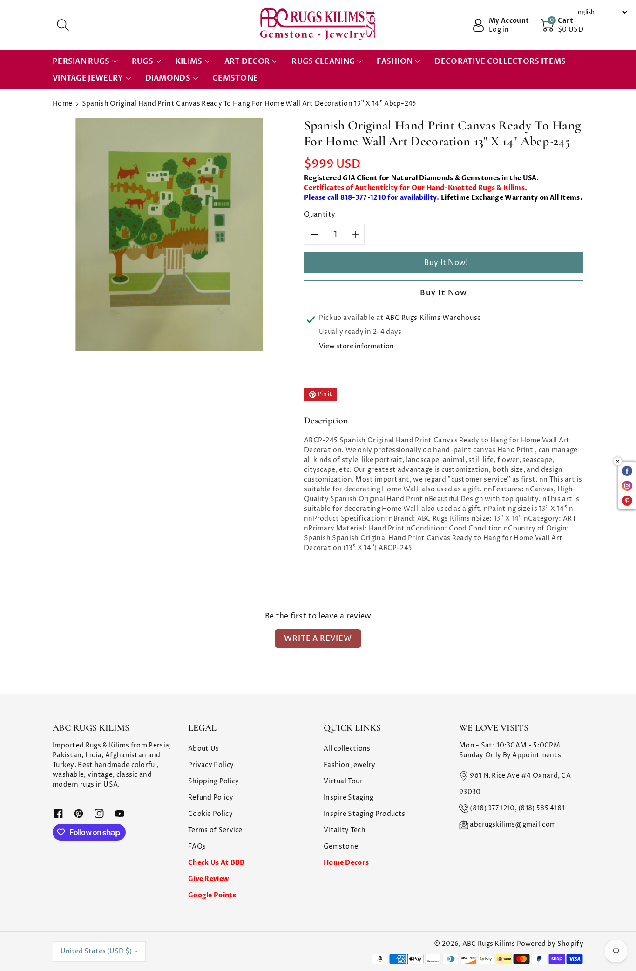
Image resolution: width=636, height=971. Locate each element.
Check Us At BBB (216, 862)
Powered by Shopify (550, 943)
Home (62, 103)
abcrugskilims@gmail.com (513, 824)
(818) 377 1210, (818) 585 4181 (517, 808)
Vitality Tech (344, 830)
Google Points (212, 895)
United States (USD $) (96, 951)
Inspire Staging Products (364, 813)
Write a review (318, 638)
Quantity (320, 214)
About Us (203, 748)
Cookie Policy (210, 813)
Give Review (208, 879)
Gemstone (341, 846)
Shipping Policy (213, 781)
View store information (356, 346)
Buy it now (443, 293)
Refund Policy (210, 797)
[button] (63, 25)
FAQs (197, 846)
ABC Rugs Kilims (488, 943)
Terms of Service (215, 830)
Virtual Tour (343, 781)
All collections (347, 748)
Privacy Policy (211, 765)
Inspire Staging (349, 797)
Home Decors (346, 862)
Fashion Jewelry (350, 765)
